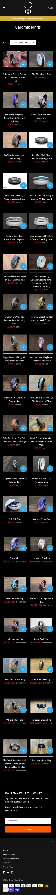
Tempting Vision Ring (41, 760)
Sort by (6, 42)
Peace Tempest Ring (41, 679)
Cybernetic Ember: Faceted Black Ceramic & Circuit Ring (14, 77)
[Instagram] (12, 873)
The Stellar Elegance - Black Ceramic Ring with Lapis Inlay (14, 118)
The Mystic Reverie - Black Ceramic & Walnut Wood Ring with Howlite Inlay (14, 763)
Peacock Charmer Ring (15, 679)
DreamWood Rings (16, 880)
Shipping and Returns (11, 858)
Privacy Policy (8, 867)
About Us (6, 863)
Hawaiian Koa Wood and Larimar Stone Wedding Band (15, 320)
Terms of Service (9, 854)
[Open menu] (4, 9)
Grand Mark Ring (41, 639)
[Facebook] (4, 873)
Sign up (28, 829)
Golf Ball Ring (15, 519)
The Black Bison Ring (41, 74)
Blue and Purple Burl (41, 519)
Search (5, 850)
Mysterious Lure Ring (15, 639)
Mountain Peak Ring (41, 558)
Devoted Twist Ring (14, 598)
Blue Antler (15, 558)
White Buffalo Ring (14, 720)
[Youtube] (8, 873)
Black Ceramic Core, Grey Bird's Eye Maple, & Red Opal (41, 441)
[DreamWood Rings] (28, 8)
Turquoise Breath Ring (41, 720)
